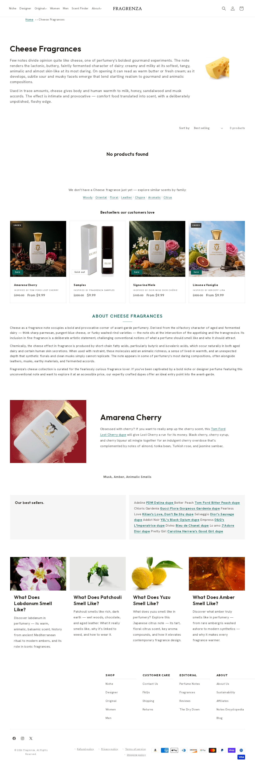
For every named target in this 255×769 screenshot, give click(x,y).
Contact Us (150, 684)
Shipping (148, 701)
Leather (126, 197)
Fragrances (187, 692)
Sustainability (226, 692)
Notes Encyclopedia (230, 709)
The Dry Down (189, 709)
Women (111, 709)
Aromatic (154, 197)
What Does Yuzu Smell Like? (151, 600)
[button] (40, 8)
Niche (109, 684)
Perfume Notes (189, 684)
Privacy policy (109, 749)
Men (108, 718)
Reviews (184, 701)
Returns (148, 709)
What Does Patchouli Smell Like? (98, 600)
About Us (223, 684)
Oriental (101, 197)
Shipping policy (136, 754)
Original (111, 701)
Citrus (168, 197)
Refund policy (85, 749)
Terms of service (135, 749)
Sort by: (184, 128)
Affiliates (223, 701)
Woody (87, 197)
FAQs (146, 692)
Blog (220, 718)
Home (29, 19)
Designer (112, 692)
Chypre (140, 197)
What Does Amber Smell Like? (214, 600)
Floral (114, 197)
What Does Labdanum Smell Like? (33, 603)
